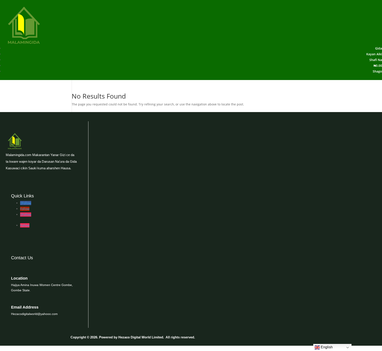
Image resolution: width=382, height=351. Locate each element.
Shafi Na (375, 60)
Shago (377, 71)
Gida (378, 48)
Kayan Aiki (374, 54)
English (326, 347)
